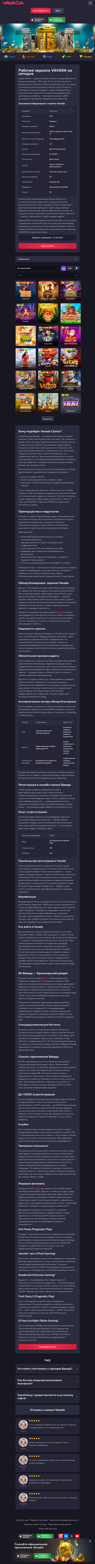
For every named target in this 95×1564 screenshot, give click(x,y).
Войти (58, 11)
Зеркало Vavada (47, 246)
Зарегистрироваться (40, 11)
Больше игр (47, 419)
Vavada (46, 978)
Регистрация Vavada (47, 1347)
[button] (2, 37)
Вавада (61, 612)
